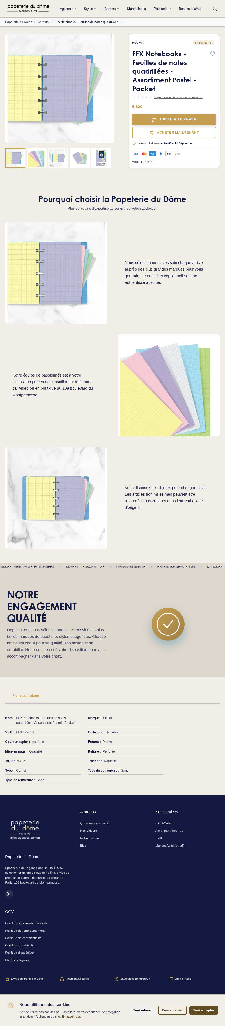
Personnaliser (172, 1010)
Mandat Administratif (169, 845)
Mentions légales (17, 960)
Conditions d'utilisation (20, 945)
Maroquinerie (136, 9)
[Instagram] (9, 894)
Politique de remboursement (25, 930)
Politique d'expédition (20, 952)
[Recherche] (215, 9)
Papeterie (160, 9)
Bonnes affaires (190, 9)
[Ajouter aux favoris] (212, 54)
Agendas (66, 9)
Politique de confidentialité (23, 938)
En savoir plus (71, 1016)
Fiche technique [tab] (25, 695)
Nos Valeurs (88, 830)
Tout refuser (142, 1010)
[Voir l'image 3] (58, 158)
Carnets (110, 9)
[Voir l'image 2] (37, 158)
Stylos (88, 9)
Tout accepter (203, 1010)
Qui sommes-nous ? (94, 823)
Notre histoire (89, 838)
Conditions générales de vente (26, 923)
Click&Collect (164, 823)
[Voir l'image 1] (15, 158)
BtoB (158, 838)
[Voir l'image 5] (101, 158)
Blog (83, 845)
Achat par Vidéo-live (169, 830)
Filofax (138, 42)
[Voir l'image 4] (80, 158)
